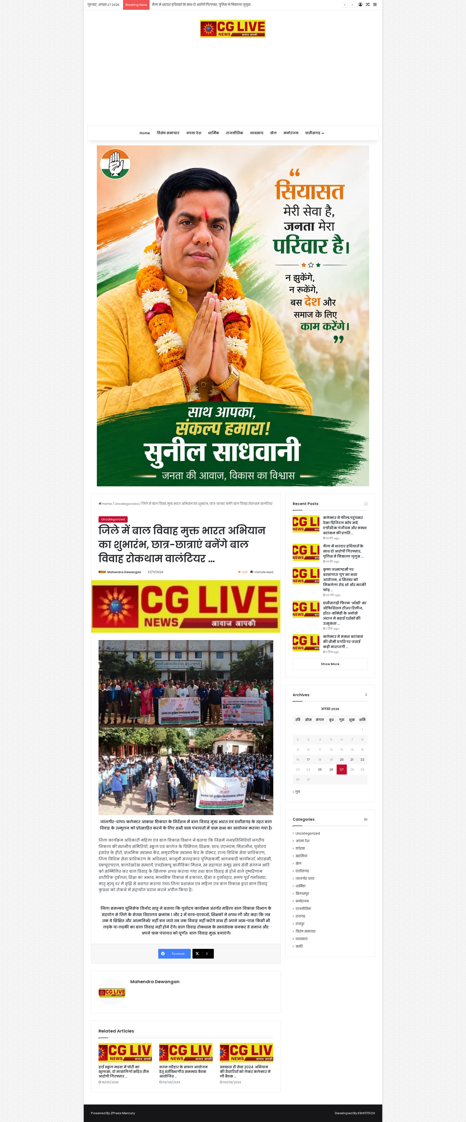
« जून (296, 792)
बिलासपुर (302, 893)
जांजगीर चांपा (305, 878)
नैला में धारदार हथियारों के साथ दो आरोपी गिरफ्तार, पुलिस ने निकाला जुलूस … (343, 551)
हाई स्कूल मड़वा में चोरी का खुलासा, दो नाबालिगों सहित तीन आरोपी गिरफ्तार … (124, 1072)
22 (362, 759)
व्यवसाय (256, 133)
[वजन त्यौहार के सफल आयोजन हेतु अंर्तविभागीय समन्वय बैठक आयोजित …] (186, 1052)
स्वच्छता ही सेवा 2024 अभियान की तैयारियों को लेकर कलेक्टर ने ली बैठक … (245, 1072)
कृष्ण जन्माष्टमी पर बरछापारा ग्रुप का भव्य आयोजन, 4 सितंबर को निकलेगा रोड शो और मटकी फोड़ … (218, 4)
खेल (273, 133)
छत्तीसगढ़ (312, 133)
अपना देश (193, 133)
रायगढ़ (300, 916)
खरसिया (301, 856)
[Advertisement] (233, 82)
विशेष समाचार (168, 133)
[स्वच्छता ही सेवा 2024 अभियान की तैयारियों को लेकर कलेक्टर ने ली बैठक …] (246, 1052)
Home (145, 133)
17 (308, 759)
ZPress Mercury (123, 1113)
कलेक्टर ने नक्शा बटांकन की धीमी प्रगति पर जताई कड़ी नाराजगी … (343, 641)
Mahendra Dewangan (124, 572)
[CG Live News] (233, 29)
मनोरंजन (291, 133)
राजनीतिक (234, 133)
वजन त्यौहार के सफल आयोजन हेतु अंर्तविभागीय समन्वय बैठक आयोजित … (183, 1072)
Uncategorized (127, 503)
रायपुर (300, 924)
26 (331, 769)
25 (320, 769)
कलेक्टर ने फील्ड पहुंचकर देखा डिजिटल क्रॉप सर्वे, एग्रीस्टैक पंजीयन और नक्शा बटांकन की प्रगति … (345, 525)
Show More (330, 664)
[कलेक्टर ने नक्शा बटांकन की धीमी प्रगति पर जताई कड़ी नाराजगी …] (306, 642)
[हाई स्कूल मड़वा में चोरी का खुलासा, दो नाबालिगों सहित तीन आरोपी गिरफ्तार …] (125, 1052)
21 (351, 759)
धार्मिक (213, 133)
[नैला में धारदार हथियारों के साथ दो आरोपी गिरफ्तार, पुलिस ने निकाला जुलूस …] (306, 552)
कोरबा (300, 848)
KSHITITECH (366, 1113)
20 (342, 759)
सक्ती (299, 946)
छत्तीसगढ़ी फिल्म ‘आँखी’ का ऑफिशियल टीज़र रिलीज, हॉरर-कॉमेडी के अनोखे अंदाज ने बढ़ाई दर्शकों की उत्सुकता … (344, 613)
